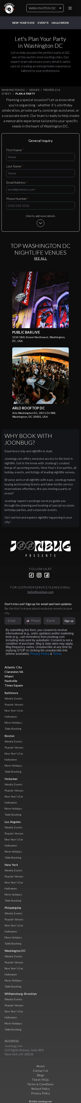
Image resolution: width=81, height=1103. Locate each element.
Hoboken (11, 779)
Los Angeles (13, 821)
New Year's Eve (23, 22)
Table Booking (13, 728)
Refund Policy (40, 1088)
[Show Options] (57, 620)
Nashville (11, 680)
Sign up (68, 620)
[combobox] (26, 620)
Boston (9, 736)
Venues (34, 89)
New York (11, 864)
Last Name (14, 166)
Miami (9, 676)
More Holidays (13, 722)
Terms (57, 653)
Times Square (14, 685)
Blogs (40, 1075)
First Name (15, 150)
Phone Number (17, 198)
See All (40, 258)
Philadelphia (13, 907)
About (40, 1066)
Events (43, 22)
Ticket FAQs (40, 1079)
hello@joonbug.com (41, 592)
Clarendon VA (14, 671)
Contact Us (40, 1070)
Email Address (17, 182)
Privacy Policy (39, 653)
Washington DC (42, 8)
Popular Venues (14, 704)
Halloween (60, 22)
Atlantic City (13, 667)
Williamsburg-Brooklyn (21, 993)
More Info (40, 300)
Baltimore (11, 693)
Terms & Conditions (40, 1084)
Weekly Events (13, 698)
